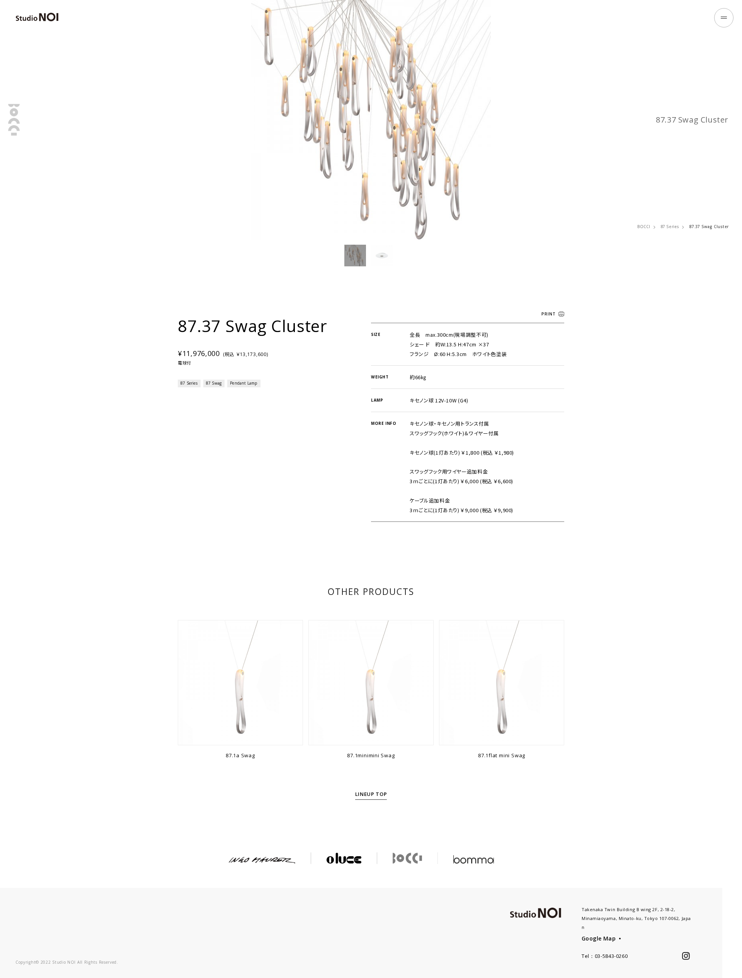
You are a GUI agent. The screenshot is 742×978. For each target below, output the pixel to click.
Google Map (599, 938)
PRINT (548, 314)
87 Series (669, 226)
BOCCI (643, 226)
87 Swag (213, 383)
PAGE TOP (732, 958)
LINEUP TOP (371, 794)
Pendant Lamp (243, 383)
